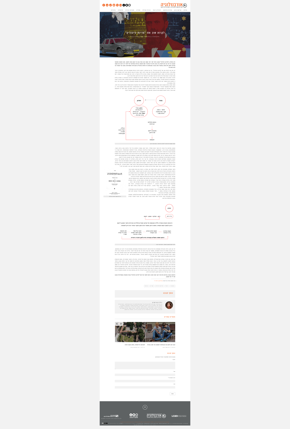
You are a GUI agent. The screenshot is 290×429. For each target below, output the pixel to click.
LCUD (121, 423)
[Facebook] (103, 5)
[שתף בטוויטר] (118, 293)
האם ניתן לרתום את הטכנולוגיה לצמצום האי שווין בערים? (161, 345)
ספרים (138, 10)
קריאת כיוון (177, 10)
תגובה (174, 359)
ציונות (132, 36)
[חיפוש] (117, 5)
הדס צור (173, 347)
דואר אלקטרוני (171, 377)
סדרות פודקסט (167, 10)
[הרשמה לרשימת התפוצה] (114, 5)
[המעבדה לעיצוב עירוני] (120, 6)
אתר (174, 384)
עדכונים (113, 10)
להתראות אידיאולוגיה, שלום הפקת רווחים (135, 345)
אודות (185, 10)
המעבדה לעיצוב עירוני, (161, 422)
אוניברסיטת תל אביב (127, 422)
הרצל (166, 286)
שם (174, 371)
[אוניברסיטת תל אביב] (126, 6)
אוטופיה (172, 286)
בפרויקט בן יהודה (159, 280)
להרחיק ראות (157, 10)
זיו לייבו (143, 347)
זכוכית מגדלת (147, 10)
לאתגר (141, 36)
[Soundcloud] (107, 5)
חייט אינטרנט (138, 424)
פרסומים (120, 10)
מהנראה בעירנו (129, 10)
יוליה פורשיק (156, 36)
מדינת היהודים (159, 286)
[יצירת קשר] (110, 5)
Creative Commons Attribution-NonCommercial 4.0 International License (162, 423)
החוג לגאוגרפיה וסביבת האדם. (144, 422)
